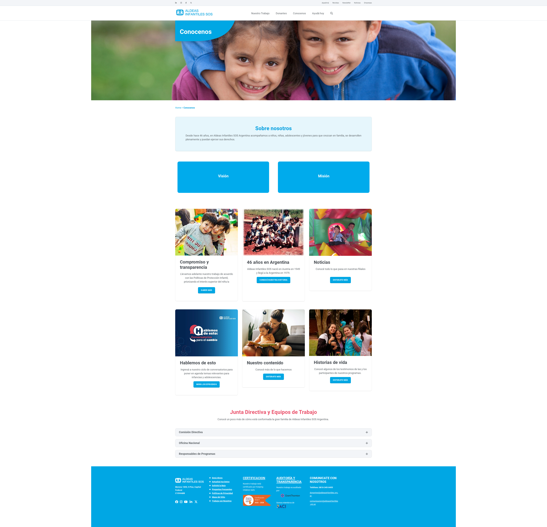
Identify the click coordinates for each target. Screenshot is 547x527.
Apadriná (325, 3)
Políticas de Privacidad (222, 493)
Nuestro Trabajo (260, 13)
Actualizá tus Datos (220, 482)
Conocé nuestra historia (273, 280)
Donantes (281, 13)
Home (178, 107)
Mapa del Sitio (218, 497)
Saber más (206, 290)
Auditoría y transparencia (289, 480)
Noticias (357, 3)
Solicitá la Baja (219, 485)
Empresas (368, 3)
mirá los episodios (206, 384)
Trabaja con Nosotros (221, 501)
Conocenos (299, 13)
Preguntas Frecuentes (222, 489)
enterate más (340, 280)
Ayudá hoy (318, 13)
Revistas (335, 3)
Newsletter (346, 3)
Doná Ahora (217, 478)
